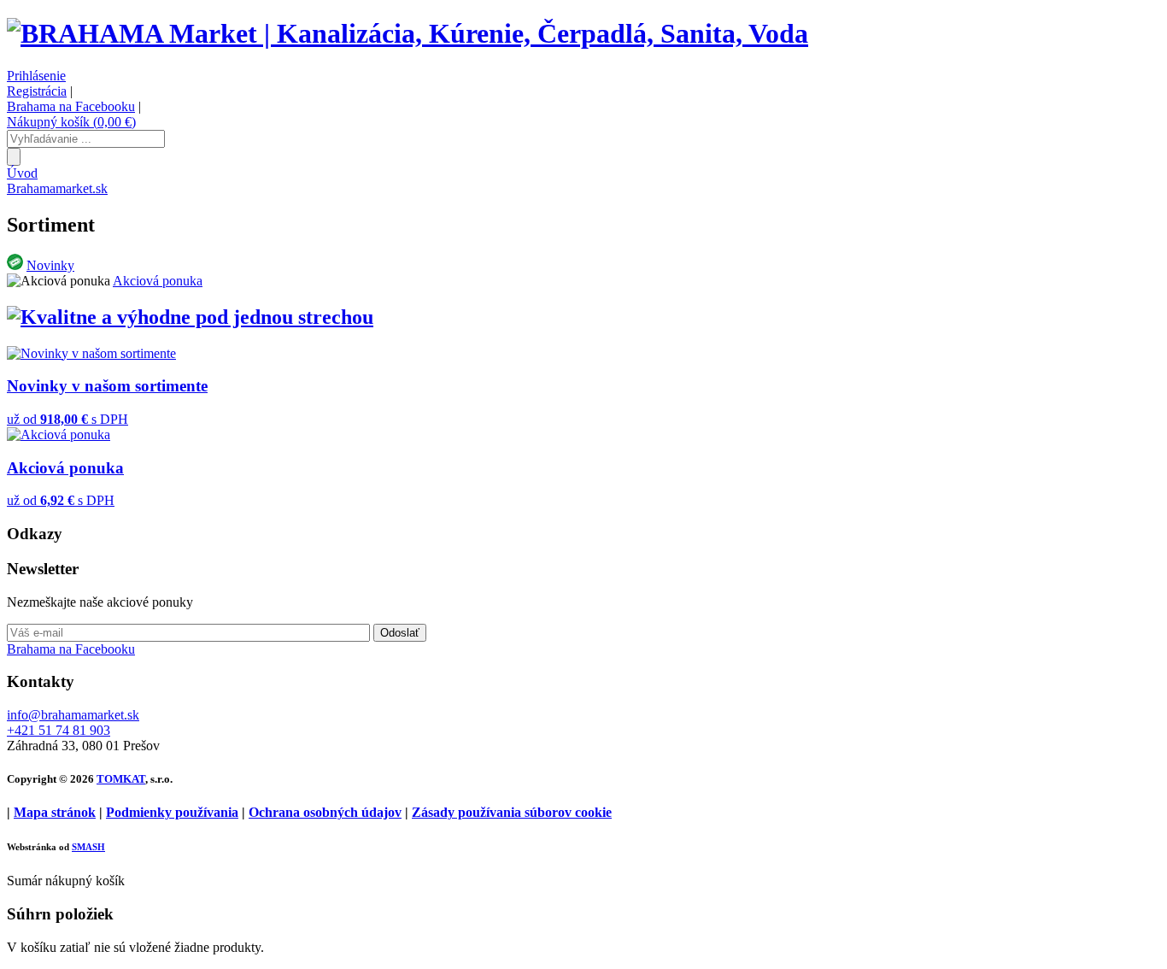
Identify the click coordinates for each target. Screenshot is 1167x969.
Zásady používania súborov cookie (512, 812)
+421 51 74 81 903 (58, 730)
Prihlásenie (36, 75)
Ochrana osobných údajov (325, 812)
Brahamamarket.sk (57, 188)
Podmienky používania (172, 812)
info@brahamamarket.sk (73, 715)
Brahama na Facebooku (71, 106)
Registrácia (37, 91)
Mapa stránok (55, 812)
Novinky (50, 265)
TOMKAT (121, 778)
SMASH (88, 847)
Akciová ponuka (157, 280)
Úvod (22, 173)
